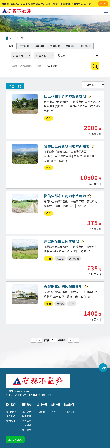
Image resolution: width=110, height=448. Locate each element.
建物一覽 (56, 404)
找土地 (41, 411)
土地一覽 (42, 404)
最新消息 (26, 404)
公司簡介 (11, 411)
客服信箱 (69, 411)
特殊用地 (86, 46)
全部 (11, 46)
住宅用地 (24, 46)
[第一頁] (33, 340)
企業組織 (11, 416)
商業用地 (39, 46)
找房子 (54, 411)
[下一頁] (70, 340)
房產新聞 (27, 416)
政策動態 (27, 411)
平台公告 (27, 420)
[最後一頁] (76, 340)
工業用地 (55, 46)
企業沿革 (11, 420)
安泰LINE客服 (15, 439)
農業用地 (70, 46)
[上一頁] (39, 340)
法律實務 (27, 429)
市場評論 (27, 425)
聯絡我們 (69, 404)
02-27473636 (22, 391)
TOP (103, 367)
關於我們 (11, 404)
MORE (103, 3)
